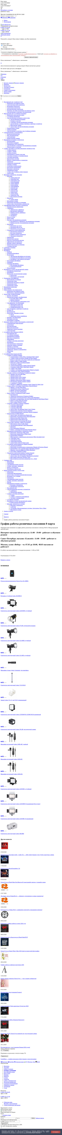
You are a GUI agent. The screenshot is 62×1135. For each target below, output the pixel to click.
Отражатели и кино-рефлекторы (16, 230)
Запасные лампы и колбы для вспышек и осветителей (19, 322)
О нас (5, 1088)
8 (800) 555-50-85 (5, 27)
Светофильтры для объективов (15, 303)
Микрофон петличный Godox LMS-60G (12, 774)
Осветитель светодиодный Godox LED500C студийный (16, 789)
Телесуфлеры (7, 288)
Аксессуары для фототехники (12, 294)
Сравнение (12, 17)
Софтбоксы (10, 208)
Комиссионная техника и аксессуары (14, 470)
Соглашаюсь (56, 1132)
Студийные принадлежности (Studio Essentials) (20, 444)
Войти (5, 20)
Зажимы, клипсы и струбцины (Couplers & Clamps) (21, 373)
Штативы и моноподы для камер (13, 174)
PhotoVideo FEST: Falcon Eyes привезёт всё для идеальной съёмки (19, 1033)
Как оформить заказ (9, 1072)
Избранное (5, 17)
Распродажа (7, 85)
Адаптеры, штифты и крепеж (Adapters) (18, 403)
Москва (5, 47)
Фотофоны (7, 250)
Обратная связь (8, 1102)
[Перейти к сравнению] (3, 578)
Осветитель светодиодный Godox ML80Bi (12, 833)
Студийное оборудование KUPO (13, 354)
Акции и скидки (8, 511)
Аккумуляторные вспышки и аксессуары (18, 118)
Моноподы (10, 198)
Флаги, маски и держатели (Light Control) (18, 393)
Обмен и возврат (8, 1069)
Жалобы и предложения (10, 1103)
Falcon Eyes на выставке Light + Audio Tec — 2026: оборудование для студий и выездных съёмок (27, 854)
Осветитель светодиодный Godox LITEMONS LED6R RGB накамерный (21, 714)
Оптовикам (7, 88)
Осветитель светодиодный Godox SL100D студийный (15, 655)
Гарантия (6, 1079)
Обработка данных (9, 1085)
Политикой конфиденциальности (34, 1131)
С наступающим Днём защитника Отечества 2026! (15, 1006)
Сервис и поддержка (9, 90)
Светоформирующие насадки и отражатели (16, 205)
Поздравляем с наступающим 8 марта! (11, 992)
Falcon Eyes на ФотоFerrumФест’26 (10, 868)
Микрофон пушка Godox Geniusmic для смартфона (15, 670)
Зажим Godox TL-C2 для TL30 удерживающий (13, 700)
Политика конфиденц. (10, 1082)
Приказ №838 (7, 91)
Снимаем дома (8, 460)
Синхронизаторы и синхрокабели (13, 132)
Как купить (7, 1073)
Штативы (9, 176)
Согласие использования (11, 1083)
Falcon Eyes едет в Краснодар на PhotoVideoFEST (14, 937)
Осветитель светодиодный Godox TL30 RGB (13, 685)
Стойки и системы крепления (15, 493)
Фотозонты (10, 224)
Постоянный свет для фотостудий (13, 102)
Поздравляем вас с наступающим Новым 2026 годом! (15, 1047)
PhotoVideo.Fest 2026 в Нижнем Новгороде (12, 1020)
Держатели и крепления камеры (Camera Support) (20, 453)
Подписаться (4, 1056)
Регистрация (7, 21)
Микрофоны (7, 249)
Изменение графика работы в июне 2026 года (13, 923)
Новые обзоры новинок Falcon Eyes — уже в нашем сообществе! (18, 978)
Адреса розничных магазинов (12, 1105)
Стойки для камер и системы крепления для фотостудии (19, 148)
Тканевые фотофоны (13, 263)
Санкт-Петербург (7, 45)
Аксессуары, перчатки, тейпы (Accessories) (19, 422)
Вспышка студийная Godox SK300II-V (11, 596)
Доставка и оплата (9, 87)
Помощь (6, 1075)
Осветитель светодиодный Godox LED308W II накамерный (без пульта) (20, 804)
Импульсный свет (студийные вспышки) (15, 113)
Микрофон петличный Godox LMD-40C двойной (14, 744)
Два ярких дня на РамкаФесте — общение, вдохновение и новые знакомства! (22, 896)
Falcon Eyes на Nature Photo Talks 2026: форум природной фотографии (20, 951)
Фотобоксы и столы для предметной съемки (16, 269)
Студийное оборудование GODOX (13, 332)
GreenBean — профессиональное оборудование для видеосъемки (18, 1059)
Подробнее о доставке (7, 10)
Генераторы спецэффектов (11, 278)
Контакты (6, 93)
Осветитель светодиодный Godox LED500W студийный (16, 610)
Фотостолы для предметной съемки (17, 273)
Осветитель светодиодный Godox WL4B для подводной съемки (18, 729)
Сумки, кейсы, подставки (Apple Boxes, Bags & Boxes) (22, 386)
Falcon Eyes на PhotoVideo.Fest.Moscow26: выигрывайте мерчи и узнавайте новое (23, 882)
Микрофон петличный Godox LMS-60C (12, 759)
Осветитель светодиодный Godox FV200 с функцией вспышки (18, 625)
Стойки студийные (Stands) (14, 355)
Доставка (6, 1067)
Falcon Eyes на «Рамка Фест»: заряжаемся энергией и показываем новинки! (21, 909)
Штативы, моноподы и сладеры (16, 504)
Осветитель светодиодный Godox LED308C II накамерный (17, 818)
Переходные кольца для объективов (17, 297)
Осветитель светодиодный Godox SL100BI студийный (16, 640)
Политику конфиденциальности (27, 54)
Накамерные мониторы (10, 287)
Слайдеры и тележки (9, 247)
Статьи (6, 1077)
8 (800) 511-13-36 (5, 30)
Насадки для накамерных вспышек (16, 220)
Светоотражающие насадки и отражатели (18, 489)
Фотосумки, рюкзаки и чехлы (15, 313)
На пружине (10, 255)
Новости (6, 1076)
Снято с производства (10, 1080)
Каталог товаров (8, 83)
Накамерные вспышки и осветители (14, 139)
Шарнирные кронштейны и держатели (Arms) (19, 431)
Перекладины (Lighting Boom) (15, 413)
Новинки (6, 84)
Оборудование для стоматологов (13, 289)
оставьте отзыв (7, 1115)
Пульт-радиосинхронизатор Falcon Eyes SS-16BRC (15, 581)
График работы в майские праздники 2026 (12, 964)
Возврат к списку (5, 560)
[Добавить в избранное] (1, 578)
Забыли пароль (40, 1118)
